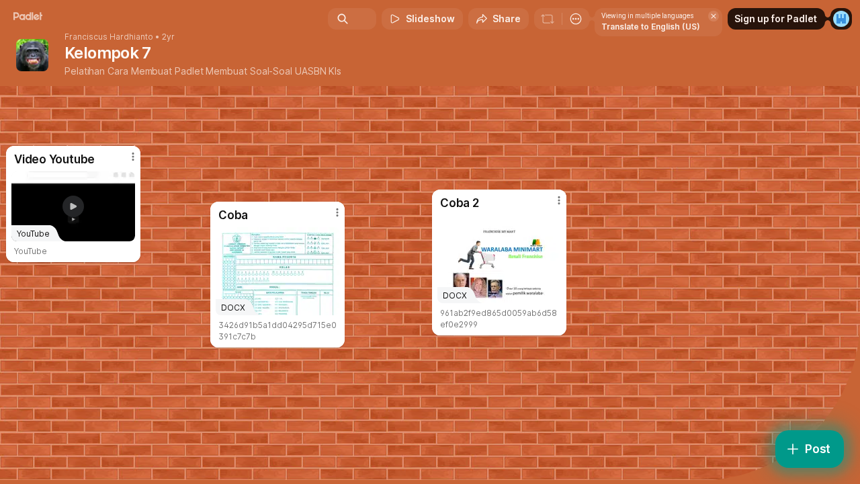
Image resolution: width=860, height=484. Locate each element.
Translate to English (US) (650, 27)
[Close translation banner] (713, 16)
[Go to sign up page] (841, 19)
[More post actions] (559, 200)
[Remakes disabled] (547, 19)
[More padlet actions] (575, 19)
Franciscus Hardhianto (108, 37)
